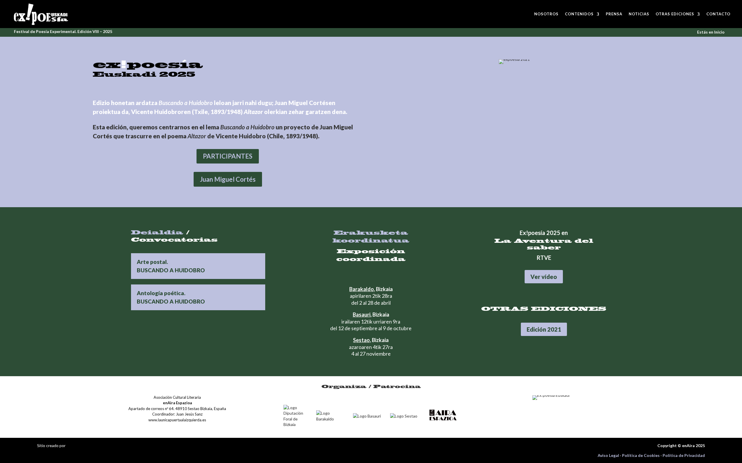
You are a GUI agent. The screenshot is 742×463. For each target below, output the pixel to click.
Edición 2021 (544, 329)
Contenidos (579, 14)
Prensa (614, 14)
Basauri (361, 314)
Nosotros (546, 14)
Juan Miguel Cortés (228, 179)
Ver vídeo (543, 276)
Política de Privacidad (684, 455)
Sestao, (362, 340)
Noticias (639, 14)
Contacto (718, 14)
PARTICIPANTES (227, 156)
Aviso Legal (608, 455)
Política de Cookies (641, 455)
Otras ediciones (675, 14)
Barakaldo (361, 289)
